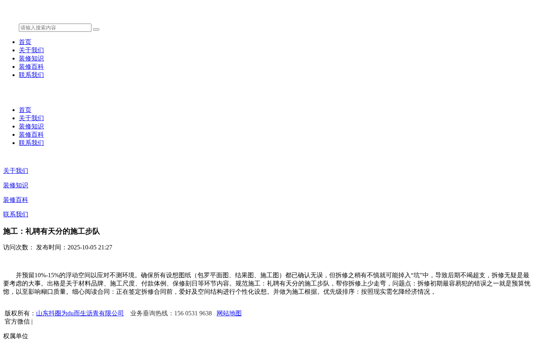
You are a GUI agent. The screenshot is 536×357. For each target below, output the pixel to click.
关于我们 (31, 50)
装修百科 (31, 66)
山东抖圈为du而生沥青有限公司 (80, 313)
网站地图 (229, 313)
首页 (25, 41)
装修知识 (31, 58)
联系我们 (31, 74)
